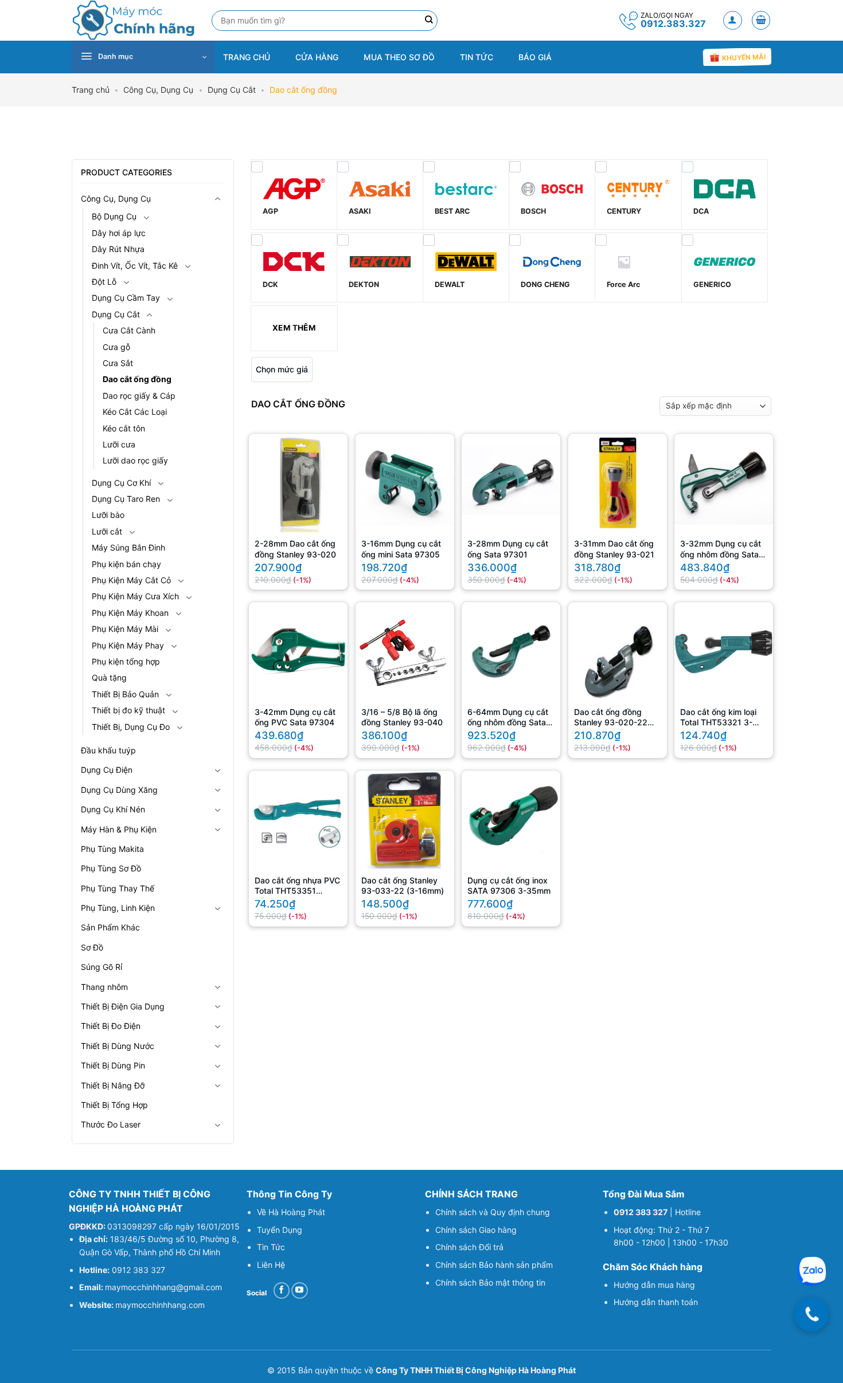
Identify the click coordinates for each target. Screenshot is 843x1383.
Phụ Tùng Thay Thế (117, 888)
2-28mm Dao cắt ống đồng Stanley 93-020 (295, 549)
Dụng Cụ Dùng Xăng (119, 790)
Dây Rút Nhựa (118, 249)
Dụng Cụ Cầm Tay (126, 297)
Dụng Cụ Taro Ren (126, 499)
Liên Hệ (271, 1265)
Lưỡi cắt (107, 531)
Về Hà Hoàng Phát (291, 1212)
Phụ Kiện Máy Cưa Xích (135, 596)
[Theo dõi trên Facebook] (282, 1290)
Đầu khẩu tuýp (108, 750)
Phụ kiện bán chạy (126, 564)
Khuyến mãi (742, 57)
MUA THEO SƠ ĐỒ (399, 57)
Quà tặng (109, 677)
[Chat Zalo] (812, 1272)
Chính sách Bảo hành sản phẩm (494, 1265)
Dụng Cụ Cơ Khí (121, 483)
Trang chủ (91, 90)
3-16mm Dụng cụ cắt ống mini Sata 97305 (401, 549)
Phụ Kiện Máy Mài (125, 629)
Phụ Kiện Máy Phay (128, 645)
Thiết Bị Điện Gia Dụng (123, 1006)
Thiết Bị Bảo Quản (125, 694)
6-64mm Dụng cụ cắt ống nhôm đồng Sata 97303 (507, 718)
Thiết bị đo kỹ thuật (128, 710)
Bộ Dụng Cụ (114, 216)
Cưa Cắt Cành (129, 330)
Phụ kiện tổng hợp (126, 661)
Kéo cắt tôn (124, 428)
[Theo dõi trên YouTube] (299, 1290)
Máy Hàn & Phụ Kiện (119, 829)
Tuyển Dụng (279, 1230)
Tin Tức (271, 1247)
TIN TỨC (476, 57)
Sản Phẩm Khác (110, 927)
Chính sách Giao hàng (476, 1230)
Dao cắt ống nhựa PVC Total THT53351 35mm (297, 886)
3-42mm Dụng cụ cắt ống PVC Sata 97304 (295, 717)
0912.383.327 (673, 23)
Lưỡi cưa (119, 444)
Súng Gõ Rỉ (101, 967)
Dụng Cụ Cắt (232, 90)
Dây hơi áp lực (119, 233)
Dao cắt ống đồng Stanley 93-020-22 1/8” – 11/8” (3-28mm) (616, 718)
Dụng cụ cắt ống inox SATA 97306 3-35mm (509, 885)
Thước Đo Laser (110, 1124)
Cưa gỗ (116, 347)
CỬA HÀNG (316, 57)
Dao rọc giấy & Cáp (139, 395)
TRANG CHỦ (246, 57)
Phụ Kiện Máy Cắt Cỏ (131, 580)
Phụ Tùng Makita (112, 849)
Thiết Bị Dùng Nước (117, 1046)
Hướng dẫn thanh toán (657, 1302)
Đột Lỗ (104, 281)
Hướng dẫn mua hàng (654, 1285)
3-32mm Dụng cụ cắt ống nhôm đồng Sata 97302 (720, 550)
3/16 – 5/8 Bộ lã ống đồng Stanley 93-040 (402, 717)
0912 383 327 (138, 1270)
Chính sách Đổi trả (469, 1247)
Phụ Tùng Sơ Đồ (111, 868)
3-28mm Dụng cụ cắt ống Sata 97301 (507, 549)
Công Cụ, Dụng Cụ (158, 90)
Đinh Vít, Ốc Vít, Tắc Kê (135, 265)
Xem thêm (293, 327)
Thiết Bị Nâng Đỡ (113, 1085)
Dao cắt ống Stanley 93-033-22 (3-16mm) (402, 885)
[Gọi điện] (812, 1314)
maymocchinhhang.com (160, 1305)
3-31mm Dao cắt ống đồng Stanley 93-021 (614, 549)
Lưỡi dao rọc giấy (135, 460)
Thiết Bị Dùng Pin (113, 1065)
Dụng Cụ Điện (106, 770)
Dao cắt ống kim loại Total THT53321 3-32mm (718, 718)
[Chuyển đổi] (218, 198)
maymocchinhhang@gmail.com (163, 1287)
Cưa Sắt (118, 363)
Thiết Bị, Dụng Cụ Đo (131, 727)
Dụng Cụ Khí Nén (113, 809)
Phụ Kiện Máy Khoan (130, 613)
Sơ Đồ (92, 947)
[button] (732, 20)
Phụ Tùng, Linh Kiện (118, 908)
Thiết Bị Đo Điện (110, 1026)
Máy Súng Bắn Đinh (128, 547)
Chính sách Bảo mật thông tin (490, 1282)
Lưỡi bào (108, 515)
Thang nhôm (104, 987)
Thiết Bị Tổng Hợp (114, 1105)
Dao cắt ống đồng (137, 379)
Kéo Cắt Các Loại (135, 412)
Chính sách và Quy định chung (492, 1212)
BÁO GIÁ (535, 57)
